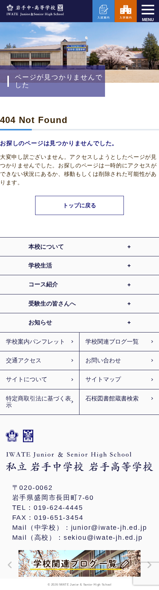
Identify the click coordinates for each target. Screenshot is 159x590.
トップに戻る (80, 205)
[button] (8, 564)
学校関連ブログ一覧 (112, 341)
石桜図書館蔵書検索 (112, 398)
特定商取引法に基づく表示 (38, 401)
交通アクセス (23, 360)
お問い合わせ (103, 360)
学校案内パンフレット (35, 341)
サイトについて (26, 379)
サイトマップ (103, 379)
